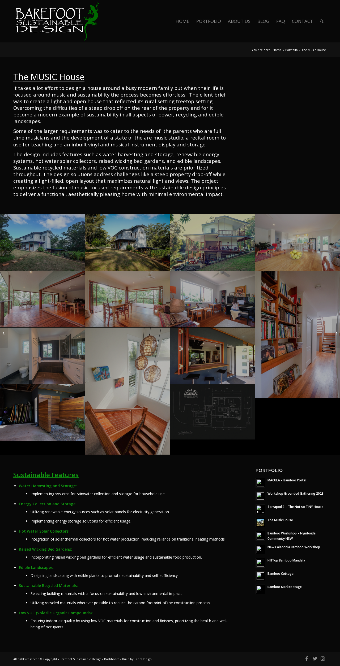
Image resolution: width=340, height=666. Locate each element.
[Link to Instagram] (323, 659)
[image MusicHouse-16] (42, 356)
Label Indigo (143, 659)
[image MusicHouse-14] (127, 391)
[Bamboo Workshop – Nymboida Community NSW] (4, 333)
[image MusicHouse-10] (212, 299)
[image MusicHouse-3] (127, 299)
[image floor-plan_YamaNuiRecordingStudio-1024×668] (212, 412)
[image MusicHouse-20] (212, 356)
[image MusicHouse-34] (42, 242)
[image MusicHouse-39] (127, 242)
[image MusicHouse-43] (212, 242)
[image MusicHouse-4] (42, 299)
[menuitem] (182, 21)
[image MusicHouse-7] (297, 242)
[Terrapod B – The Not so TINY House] (336, 333)
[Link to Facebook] (307, 659)
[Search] (321, 21)
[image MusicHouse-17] (42, 412)
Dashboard (112, 659)
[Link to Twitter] (315, 659)
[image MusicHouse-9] (297, 334)
